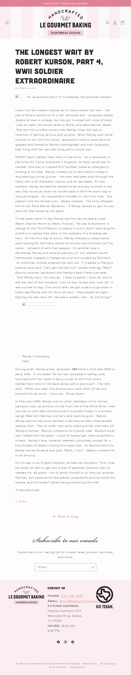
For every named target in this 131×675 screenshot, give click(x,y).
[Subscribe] (92, 567)
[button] (7, 22)
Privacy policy (108, 663)
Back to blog (68, 516)
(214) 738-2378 (72, 596)
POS (48, 663)
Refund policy (90, 663)
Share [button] (23, 501)
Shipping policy (78, 667)
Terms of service (57, 667)
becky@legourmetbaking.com (82, 601)
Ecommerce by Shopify (68, 663)
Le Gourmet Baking (35, 663)
